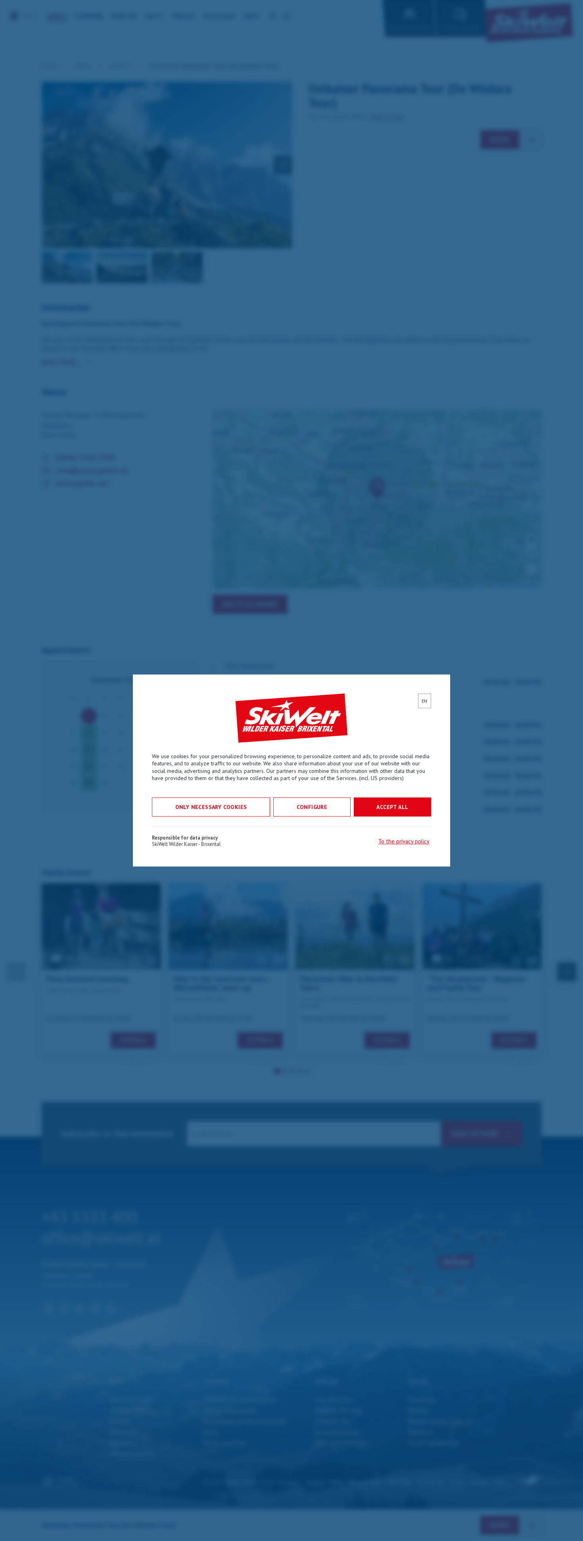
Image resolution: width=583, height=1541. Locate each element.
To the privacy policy (404, 841)
